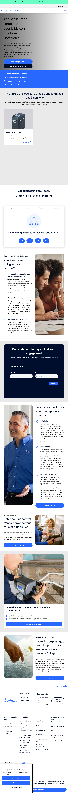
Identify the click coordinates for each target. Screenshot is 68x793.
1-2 (22, 241)
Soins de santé (40, 730)
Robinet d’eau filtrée (25, 731)
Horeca (37, 725)
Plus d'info (48, 505)
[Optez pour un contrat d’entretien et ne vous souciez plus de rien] (49, 531)
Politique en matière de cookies (50, 782)
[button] (61, 686)
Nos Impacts (49, 678)
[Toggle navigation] (65, 11)
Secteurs (38, 717)
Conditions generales (44, 784)
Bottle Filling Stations (23, 746)
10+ (46, 241)
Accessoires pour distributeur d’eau (25, 751)
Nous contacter (58, 701)
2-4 (30, 241)
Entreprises (24, 717)
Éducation (38, 735)
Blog (52, 731)
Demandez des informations (34, 790)
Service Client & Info (57, 718)
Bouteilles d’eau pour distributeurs (25, 741)
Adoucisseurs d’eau (10, 727)
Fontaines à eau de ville (25, 722)
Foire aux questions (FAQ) (57, 737)
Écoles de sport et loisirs (41, 740)
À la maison (59, 6)
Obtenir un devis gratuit (34, 624)
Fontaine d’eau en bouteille (25, 727)
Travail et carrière (57, 740)
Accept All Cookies (16, 778)
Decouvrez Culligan (57, 722)
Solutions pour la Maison (10, 718)
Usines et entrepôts (41, 749)
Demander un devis (57, 726)
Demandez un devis (17, 66)
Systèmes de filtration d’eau (8, 723)
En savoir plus (17, 545)
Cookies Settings (16, 787)
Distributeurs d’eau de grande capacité (25, 736)
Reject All (16, 783)
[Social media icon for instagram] (23, 763)
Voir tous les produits (17, 62)
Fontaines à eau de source (10, 732)
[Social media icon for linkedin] (25, 763)
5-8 (38, 241)
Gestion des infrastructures (40, 745)
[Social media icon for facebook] (20, 763)
